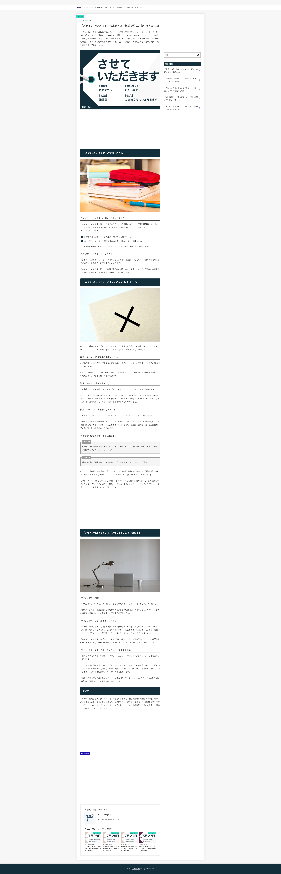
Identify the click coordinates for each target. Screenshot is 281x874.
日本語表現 (80, 16)
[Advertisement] (98, 127)
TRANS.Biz (136, 869)
